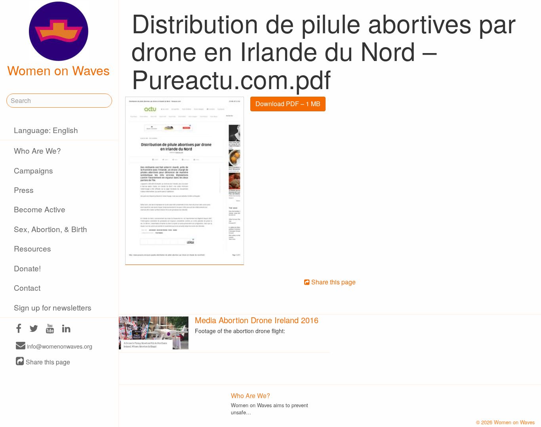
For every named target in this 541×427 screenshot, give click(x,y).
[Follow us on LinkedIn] (66, 329)
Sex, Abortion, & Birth (50, 228)
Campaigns (33, 170)
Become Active (39, 209)
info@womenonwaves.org (58, 346)
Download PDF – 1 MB (287, 103)
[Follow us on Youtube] (50, 329)
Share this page (47, 361)
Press (24, 189)
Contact (27, 287)
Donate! (27, 268)
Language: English (46, 129)
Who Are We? (37, 150)
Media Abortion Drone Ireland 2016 (256, 320)
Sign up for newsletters (52, 307)
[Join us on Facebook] (19, 329)
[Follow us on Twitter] (33, 329)
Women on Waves (58, 70)
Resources (32, 248)
